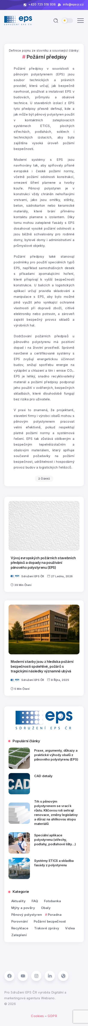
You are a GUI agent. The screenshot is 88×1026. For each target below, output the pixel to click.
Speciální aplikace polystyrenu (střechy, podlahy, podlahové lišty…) (55, 839)
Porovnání (19, 921)
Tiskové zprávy (46, 928)
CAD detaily (43, 776)
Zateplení (19, 935)
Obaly (46, 908)
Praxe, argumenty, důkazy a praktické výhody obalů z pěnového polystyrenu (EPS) (56, 754)
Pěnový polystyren (26, 915)
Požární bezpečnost (50, 921)
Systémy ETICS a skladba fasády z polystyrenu (54, 863)
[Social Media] (9, 976)
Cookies (37, 1016)
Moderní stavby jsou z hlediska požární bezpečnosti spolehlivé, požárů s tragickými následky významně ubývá (42, 666)
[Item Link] (44, 526)
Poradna (55, 915)
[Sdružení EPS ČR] (18, 20)
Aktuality (18, 901)
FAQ (35, 901)
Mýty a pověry (23, 908)
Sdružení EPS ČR (32, 576)
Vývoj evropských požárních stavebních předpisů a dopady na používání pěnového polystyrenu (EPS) (43, 563)
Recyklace (19, 928)
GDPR (52, 1016)
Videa (70, 928)
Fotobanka (52, 901)
